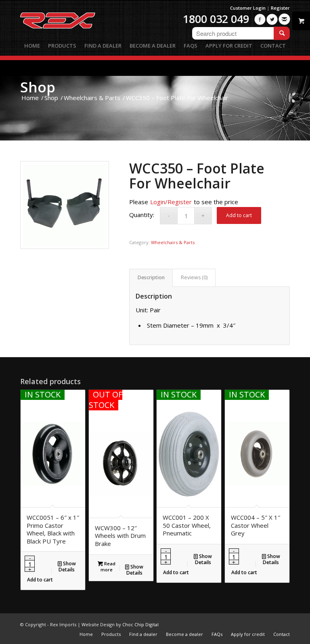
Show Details (67, 566)
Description (151, 277)
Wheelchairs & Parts (173, 242)
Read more (108, 566)
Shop (37, 86)
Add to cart (239, 215)
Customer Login (248, 8)
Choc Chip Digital (140, 624)
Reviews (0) (194, 277)
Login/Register (171, 202)
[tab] (151, 278)
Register (280, 8)
